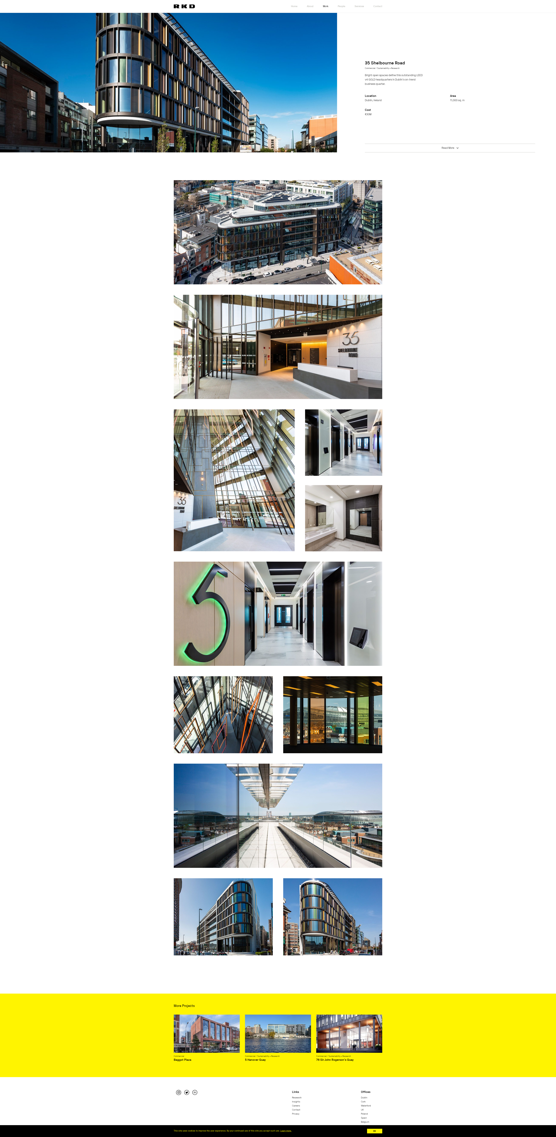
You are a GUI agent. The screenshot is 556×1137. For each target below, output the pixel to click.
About (310, 6)
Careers (296, 1106)
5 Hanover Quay (255, 1059)
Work (325, 6)
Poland (364, 1114)
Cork (363, 1102)
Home (294, 6)
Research (297, 1097)
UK (362, 1110)
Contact (377, 6)
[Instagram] (178, 1092)
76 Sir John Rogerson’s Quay (335, 1059)
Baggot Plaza (182, 1059)
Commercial (370, 68)
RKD (184, 6)
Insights (296, 1102)
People (341, 6)
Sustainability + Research (388, 68)
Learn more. (286, 1131)
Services (359, 6)
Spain (364, 1118)
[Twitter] (186, 1092)
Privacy (295, 1114)
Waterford (366, 1106)
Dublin (364, 1097)
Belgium (365, 1122)
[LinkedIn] (194, 1092)
